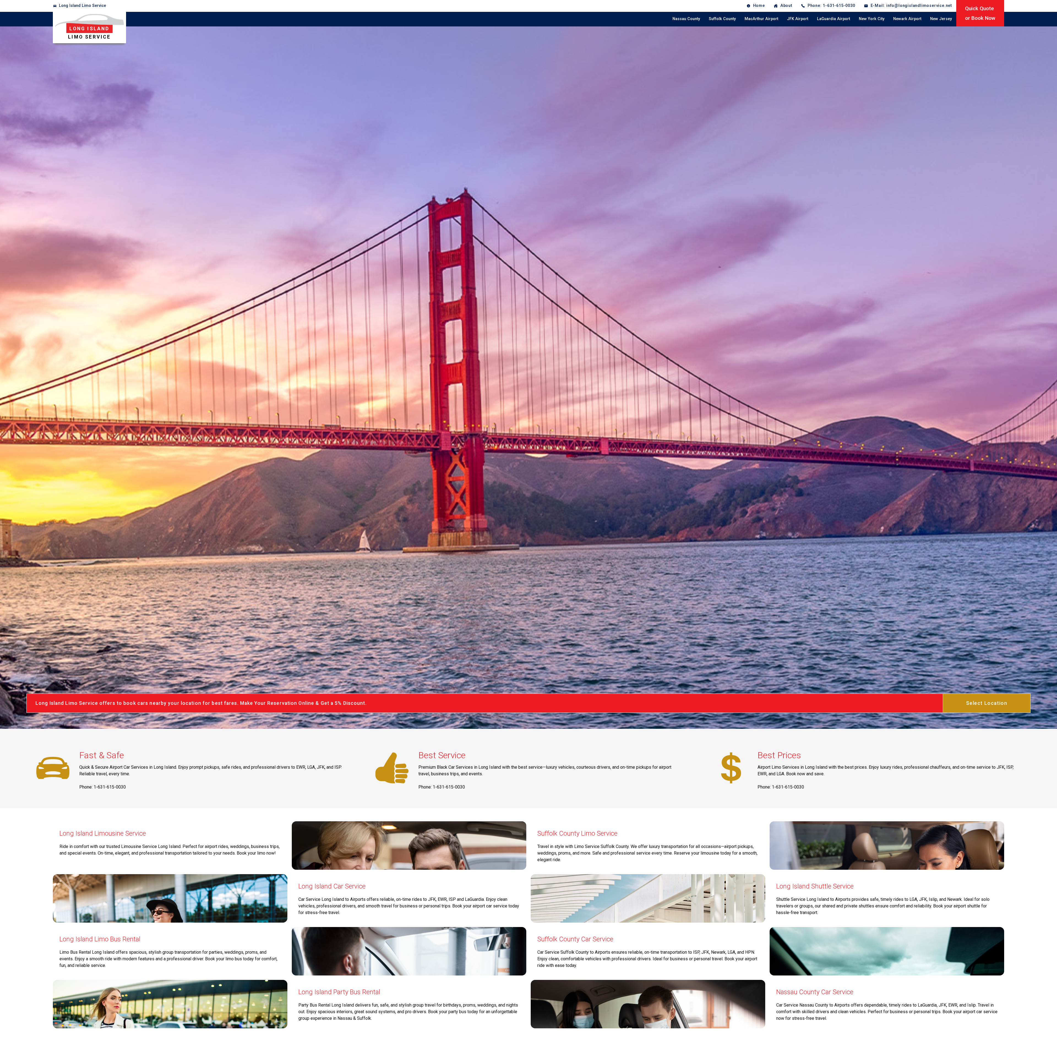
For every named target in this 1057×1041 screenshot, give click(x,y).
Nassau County (686, 19)
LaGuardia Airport (833, 19)
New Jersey (941, 19)
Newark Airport (907, 19)
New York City (871, 19)
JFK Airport (797, 19)
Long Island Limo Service (82, 5)
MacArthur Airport (761, 19)
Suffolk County (722, 19)
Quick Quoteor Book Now (980, 13)
